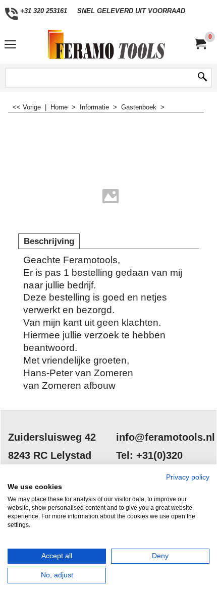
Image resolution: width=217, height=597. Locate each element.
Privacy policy (187, 477)
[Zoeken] (202, 77)
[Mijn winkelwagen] (199, 44)
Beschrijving (49, 241)
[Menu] (10, 45)
